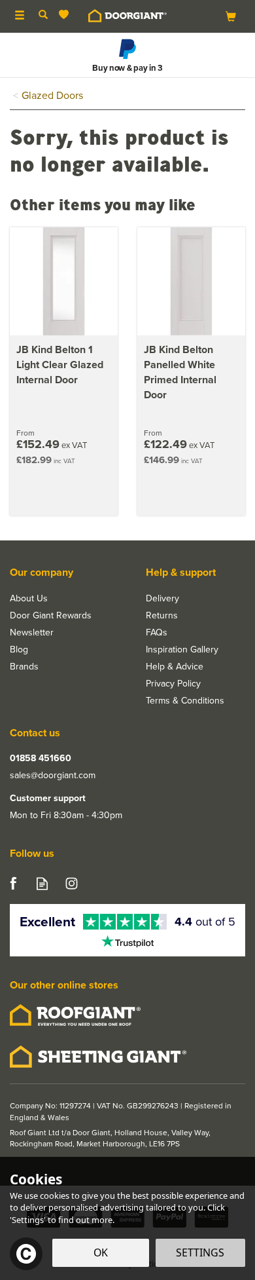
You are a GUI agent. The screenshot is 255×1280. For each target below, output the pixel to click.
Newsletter (32, 632)
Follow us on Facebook (13, 883)
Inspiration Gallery (182, 649)
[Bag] (231, 15)
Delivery (162, 598)
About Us (29, 598)
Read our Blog (42, 883)
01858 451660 (40, 757)
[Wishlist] (66, 15)
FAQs (156, 632)
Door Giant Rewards (51, 615)
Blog (19, 649)
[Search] (43, 15)
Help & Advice (174, 666)
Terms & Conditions (185, 700)
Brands (24, 666)
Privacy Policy (173, 683)
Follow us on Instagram (71, 883)
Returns (162, 615)
